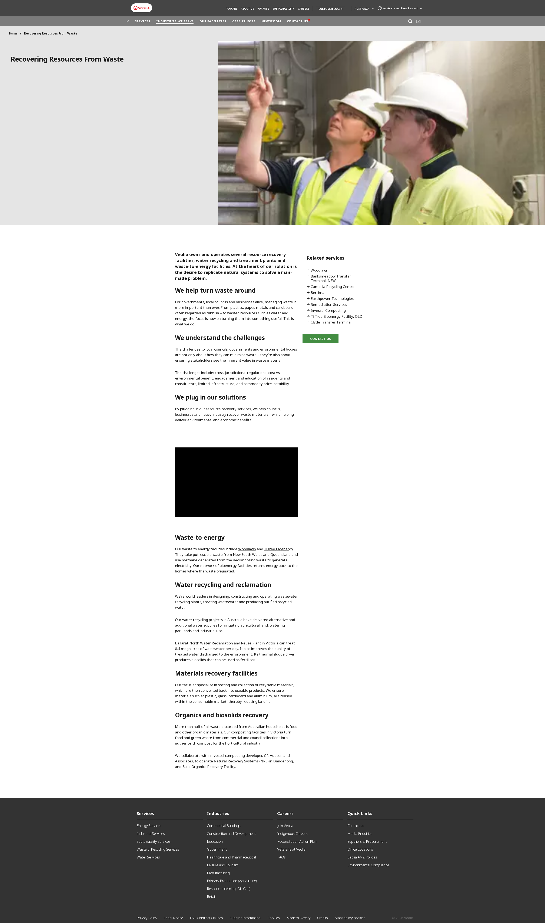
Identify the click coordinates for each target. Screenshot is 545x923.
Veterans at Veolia (291, 849)
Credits (322, 918)
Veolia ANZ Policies (362, 857)
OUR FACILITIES (212, 21)
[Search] (410, 21)
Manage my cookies (350, 918)
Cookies (273, 918)
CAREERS (303, 8)
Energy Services (149, 825)
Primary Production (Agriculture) (232, 880)
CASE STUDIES (243, 21)
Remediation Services (329, 304)
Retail (211, 896)
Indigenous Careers (292, 833)
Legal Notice (173, 918)
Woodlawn (319, 270)
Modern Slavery (298, 918)
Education (215, 841)
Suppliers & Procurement (367, 841)
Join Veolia (285, 825)
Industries (218, 813)
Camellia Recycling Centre (332, 287)
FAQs (281, 857)
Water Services (148, 857)
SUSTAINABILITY (283, 8)
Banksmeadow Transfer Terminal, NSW (331, 278)
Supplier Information (245, 918)
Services (145, 813)
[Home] (127, 21)
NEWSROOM (271, 21)
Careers (285, 813)
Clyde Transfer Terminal (331, 322)
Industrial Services (151, 833)
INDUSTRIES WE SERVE (175, 21)
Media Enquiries (359, 833)
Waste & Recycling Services (158, 849)
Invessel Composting (328, 310)
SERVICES (142, 21)
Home (13, 33)
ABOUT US (247, 8)
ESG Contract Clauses (206, 918)
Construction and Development (231, 833)
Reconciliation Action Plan (297, 841)
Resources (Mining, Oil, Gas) (228, 888)
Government (217, 849)
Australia (362, 8)
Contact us (355, 825)
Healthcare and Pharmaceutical (231, 857)
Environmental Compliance (368, 865)
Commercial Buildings (224, 825)
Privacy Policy (147, 918)
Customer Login (330, 9)
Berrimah (319, 292)
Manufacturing (218, 872)
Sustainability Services (154, 841)
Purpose (263, 8)
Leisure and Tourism (222, 865)
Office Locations (360, 849)
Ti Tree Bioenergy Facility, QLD (336, 316)
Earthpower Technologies (332, 298)
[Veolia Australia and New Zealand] (141, 8)
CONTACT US (297, 21)
